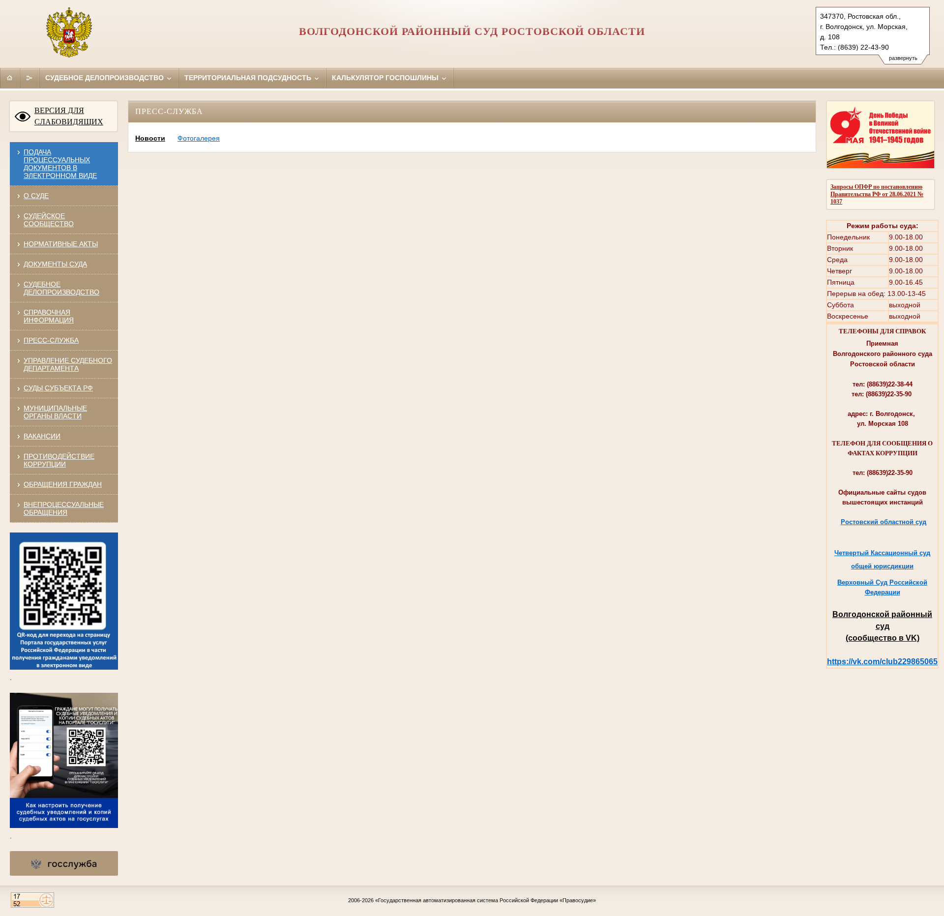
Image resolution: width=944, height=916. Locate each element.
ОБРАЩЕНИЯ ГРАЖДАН (63, 484)
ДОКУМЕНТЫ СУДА (55, 264)
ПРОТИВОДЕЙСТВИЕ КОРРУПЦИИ (59, 460)
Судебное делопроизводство (105, 78)
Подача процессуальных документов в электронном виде (60, 163)
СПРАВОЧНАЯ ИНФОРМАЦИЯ (49, 316)
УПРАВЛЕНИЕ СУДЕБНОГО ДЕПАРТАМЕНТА (68, 364)
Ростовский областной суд (883, 522)
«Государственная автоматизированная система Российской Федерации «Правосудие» (485, 900)
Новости (150, 138)
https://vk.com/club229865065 (882, 661)
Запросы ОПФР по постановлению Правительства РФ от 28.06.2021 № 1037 (876, 194)
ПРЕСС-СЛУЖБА (51, 340)
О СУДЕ (36, 196)
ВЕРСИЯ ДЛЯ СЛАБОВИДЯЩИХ (68, 116)
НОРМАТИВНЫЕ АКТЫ (61, 244)
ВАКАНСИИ (42, 436)
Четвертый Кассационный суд (882, 553)
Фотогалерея (198, 138)
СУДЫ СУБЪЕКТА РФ (58, 388)
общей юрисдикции (882, 566)
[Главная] (10, 78)
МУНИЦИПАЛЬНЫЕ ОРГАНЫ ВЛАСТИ (55, 412)
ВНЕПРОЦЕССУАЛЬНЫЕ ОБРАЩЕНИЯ (64, 508)
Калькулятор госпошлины (386, 78)
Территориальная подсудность (248, 78)
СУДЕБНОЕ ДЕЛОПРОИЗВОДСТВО (61, 288)
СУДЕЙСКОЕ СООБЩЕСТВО (49, 220)
